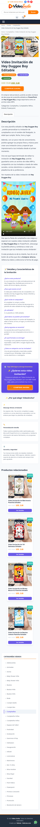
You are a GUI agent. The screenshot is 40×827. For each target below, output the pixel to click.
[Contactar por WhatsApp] (35, 822)
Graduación (11, 734)
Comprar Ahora (12, 88)
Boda (8, 698)
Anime (9, 672)
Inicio (3, 32)
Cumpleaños (10, 32)
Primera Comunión (13, 792)
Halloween (10, 743)
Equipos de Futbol (13, 725)
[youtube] (31, 2)
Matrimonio (11, 760)
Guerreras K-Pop (12, 738)
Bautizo (9, 685)
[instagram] (28, 2)
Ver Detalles (20, 510)
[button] (35, 39)
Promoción (10, 800)
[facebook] (25, 2)
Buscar (33, 12)
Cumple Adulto (12, 703)
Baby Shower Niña (13, 676)
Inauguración (11, 747)
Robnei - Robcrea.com (24, 823)
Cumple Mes (11, 707)
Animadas (10, 667)
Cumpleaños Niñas (13, 716)
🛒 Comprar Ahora (20, 387)
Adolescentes (11, 663)
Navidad (9, 778)
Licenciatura (11, 756)
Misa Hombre (11, 769)
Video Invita (16, 818)
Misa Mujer (10, 774)
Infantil (3, 108)
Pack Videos (11, 783)
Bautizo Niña (11, 689)
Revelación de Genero (14, 805)
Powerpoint (11, 108)
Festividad (10, 729)
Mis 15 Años (11, 765)
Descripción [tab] (8, 114)
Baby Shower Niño (13, 680)
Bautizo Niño (11, 694)
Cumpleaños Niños (26, 106)
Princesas (10, 796)
